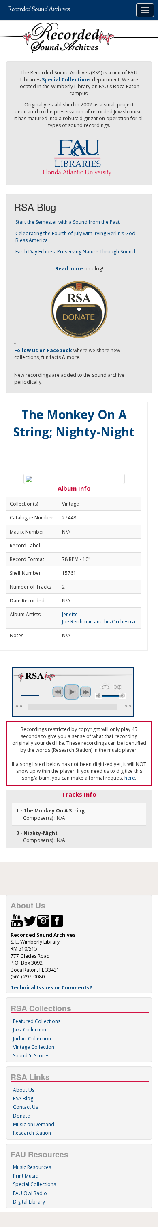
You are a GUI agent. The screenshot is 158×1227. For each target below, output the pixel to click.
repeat (105, 687)
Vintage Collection (33, 1047)
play (72, 692)
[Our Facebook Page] (57, 920)
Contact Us (25, 1107)
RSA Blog (23, 1098)
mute (98, 696)
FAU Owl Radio (30, 1193)
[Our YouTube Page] (17, 920)
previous (58, 691)
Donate (21, 1115)
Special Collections (34, 1184)
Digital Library (29, 1201)
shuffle (118, 687)
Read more (69, 268)
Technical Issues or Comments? (51, 987)
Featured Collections (36, 1021)
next (85, 691)
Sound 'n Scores (31, 1055)
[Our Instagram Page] (43, 920)
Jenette (70, 614)
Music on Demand (33, 1124)
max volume (122, 696)
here (129, 777)
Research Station (32, 1132)
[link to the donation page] (79, 309)
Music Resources (32, 1167)
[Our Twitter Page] (30, 920)
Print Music (25, 1175)
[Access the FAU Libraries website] (79, 154)
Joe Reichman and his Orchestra (98, 621)
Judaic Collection (32, 1038)
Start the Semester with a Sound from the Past (67, 222)
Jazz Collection (29, 1029)
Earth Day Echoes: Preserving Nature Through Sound (75, 251)
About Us (23, 1090)
